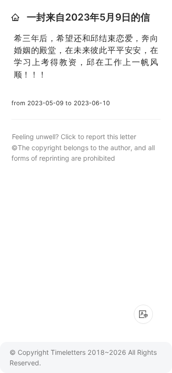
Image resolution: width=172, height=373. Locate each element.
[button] (15, 17)
